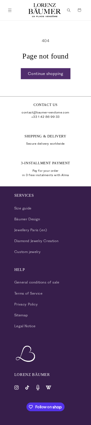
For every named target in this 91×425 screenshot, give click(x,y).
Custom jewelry (27, 252)
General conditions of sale (36, 282)
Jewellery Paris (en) (30, 230)
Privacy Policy (26, 304)
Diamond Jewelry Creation (36, 241)
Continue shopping (45, 73)
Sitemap (21, 315)
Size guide (23, 208)
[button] (9, 10)
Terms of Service (28, 293)
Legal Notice (25, 326)
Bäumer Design (27, 219)
